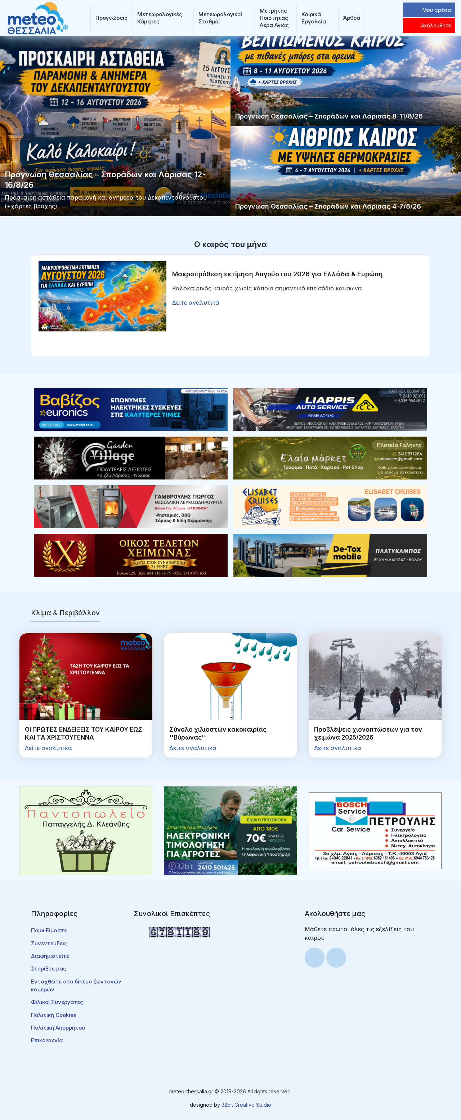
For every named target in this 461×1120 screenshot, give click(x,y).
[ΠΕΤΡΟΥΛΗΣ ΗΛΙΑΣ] (375, 830)
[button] (111, 18)
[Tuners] (230, 830)
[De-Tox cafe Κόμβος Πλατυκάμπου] (330, 554)
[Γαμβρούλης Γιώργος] (131, 506)
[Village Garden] (131, 457)
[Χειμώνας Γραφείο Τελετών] (131, 554)
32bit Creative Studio (246, 1105)
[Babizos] (131, 408)
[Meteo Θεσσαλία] (38, 17)
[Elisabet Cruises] (330, 506)
